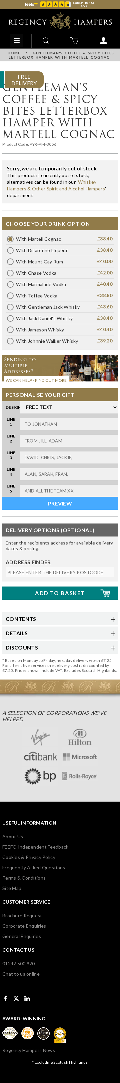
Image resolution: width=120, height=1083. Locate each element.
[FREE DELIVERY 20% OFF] (60, 69)
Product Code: (16, 144)
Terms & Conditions (24, 878)
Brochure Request (22, 915)
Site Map (11, 888)
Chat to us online (21, 974)
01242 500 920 (18, 963)
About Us (12, 836)
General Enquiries (21, 936)
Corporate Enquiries (24, 926)
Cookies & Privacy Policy (28, 857)
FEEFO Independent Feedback (35, 847)
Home (14, 53)
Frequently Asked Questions (33, 867)
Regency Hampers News (28, 1050)
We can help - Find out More (36, 380)
